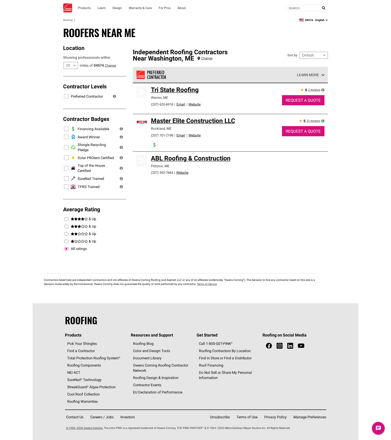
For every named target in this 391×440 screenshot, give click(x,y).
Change (110, 65)
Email (180, 104)
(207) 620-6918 (162, 104)
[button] (114, 96)
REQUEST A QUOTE (303, 100)
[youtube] (301, 346)
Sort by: (292, 55)
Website (194, 104)
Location (73, 48)
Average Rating (81, 209)
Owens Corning (67, 7)
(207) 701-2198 (162, 135)
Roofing (68, 20)
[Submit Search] (324, 8)
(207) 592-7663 (162, 172)
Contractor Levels (85, 86)
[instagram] (279, 346)
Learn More (308, 75)
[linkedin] (290, 346)
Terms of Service (207, 284)
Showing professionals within (86, 57)
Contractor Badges (86, 118)
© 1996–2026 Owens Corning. (84, 428)
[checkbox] (66, 249)
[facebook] (269, 346)
